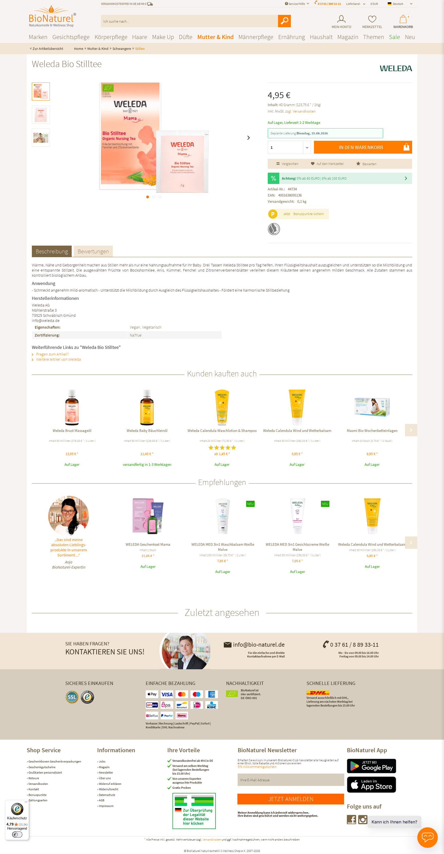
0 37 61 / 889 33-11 (329, 4)
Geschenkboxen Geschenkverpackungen (54, 761)
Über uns (104, 778)
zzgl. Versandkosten (300, 111)
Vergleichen (289, 163)
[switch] (17, 834)
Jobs (101, 761)
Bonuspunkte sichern (308, 213)
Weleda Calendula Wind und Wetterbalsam (297, 430)
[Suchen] (284, 21)
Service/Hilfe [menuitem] (297, 4)
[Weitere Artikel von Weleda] (396, 68)
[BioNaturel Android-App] (382, 766)
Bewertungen (93, 251)
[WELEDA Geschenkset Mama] (147, 516)
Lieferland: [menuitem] (353, 4)
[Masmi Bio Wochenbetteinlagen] (372, 407)
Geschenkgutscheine (41, 767)
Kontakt (33, 789)
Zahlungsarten (38, 800)
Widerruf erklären (110, 784)
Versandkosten (38, 784)
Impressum (106, 806)
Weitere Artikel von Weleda (58, 359)
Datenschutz (106, 795)
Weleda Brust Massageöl (72, 430)
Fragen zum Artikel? (52, 354)
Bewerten (369, 164)
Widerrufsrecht (108, 789)
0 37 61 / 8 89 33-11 (354, 644)
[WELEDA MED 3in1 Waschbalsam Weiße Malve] (222, 516)
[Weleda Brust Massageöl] (72, 407)
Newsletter (105, 772)
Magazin (104, 767)
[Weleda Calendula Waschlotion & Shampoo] (222, 407)
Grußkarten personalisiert (45, 772)
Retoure (33, 778)
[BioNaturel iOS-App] (382, 784)
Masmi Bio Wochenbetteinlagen (372, 430)
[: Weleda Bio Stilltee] (41, 91)
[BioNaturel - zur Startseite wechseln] (52, 16)
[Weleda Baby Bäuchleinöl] (147, 407)
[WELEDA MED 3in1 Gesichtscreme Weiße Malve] (297, 516)
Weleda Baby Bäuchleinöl (147, 430)
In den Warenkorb (361, 147)
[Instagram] (363, 822)
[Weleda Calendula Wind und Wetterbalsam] (297, 407)
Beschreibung (52, 251)
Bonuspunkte (37, 795)
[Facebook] (352, 822)
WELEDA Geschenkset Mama (148, 544)
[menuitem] (341, 22)
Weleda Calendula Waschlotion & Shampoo (222, 430)
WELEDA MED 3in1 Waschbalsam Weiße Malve (222, 547)
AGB (101, 800)
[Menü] (26, 803)
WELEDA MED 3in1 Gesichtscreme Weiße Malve (297, 547)
